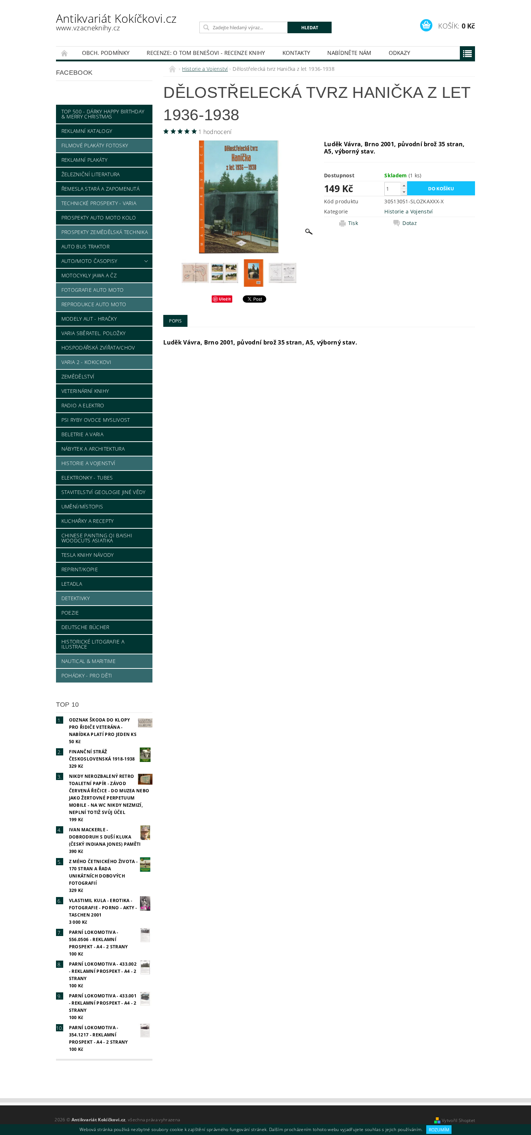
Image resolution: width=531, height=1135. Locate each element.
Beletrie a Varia (82, 434)
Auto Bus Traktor (85, 246)
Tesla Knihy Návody (87, 554)
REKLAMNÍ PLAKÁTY (84, 159)
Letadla (71, 583)
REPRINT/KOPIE (79, 569)
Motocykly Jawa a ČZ (89, 275)
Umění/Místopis (82, 506)
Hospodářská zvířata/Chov (98, 347)
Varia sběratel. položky (93, 333)
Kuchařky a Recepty (87, 520)
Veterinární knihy (85, 390)
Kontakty (296, 52)
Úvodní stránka (64, 53)
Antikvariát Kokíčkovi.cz (116, 21)
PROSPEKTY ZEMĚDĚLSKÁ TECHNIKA (104, 232)
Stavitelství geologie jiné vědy (103, 492)
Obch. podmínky (105, 52)
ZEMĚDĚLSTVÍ (78, 376)
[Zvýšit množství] (404, 185)
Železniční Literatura (90, 174)
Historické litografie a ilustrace (92, 644)
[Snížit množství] (404, 192)
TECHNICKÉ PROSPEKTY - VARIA (99, 203)
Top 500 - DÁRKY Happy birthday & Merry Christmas (102, 114)
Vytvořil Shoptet (458, 1120)
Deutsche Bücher (85, 627)
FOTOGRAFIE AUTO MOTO (92, 289)
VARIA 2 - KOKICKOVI (86, 362)
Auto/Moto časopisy (89, 260)
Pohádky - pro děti (86, 675)
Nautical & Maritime (88, 661)
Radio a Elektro (82, 405)
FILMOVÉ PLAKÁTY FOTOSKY (94, 145)
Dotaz (409, 223)
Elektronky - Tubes (87, 477)
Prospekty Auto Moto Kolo (98, 217)
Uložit (225, 299)
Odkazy (399, 52)
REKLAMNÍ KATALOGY (86, 130)
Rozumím (439, 1130)
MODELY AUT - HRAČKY (89, 318)
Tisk (353, 223)
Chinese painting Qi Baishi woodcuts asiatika (96, 538)
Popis (175, 321)
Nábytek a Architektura (93, 448)
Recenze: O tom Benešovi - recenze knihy (206, 52)
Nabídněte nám (349, 52)
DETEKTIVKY (75, 598)
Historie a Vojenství (88, 463)
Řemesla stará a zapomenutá (100, 188)
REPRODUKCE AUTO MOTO (93, 304)
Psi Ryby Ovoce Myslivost (95, 419)
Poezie (70, 612)
